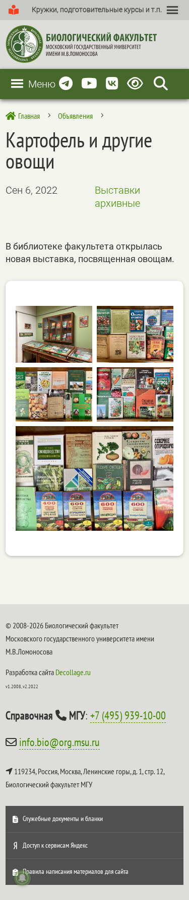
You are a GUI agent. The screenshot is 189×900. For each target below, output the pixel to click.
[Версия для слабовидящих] (136, 84)
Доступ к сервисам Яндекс (55, 845)
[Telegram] (65, 84)
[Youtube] (89, 84)
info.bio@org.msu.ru (59, 742)
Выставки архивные (117, 196)
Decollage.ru (73, 672)
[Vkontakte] (112, 84)
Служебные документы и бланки (63, 818)
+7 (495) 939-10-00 (128, 715)
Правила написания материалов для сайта (76, 871)
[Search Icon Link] (160, 84)
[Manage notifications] (22, 878)
